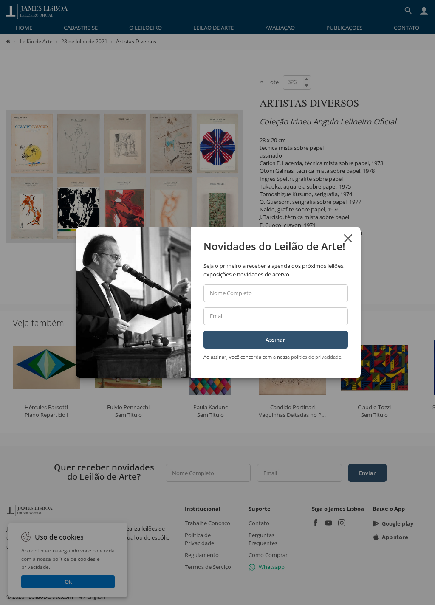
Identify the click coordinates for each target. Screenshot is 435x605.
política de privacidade (316, 357)
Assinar (275, 339)
